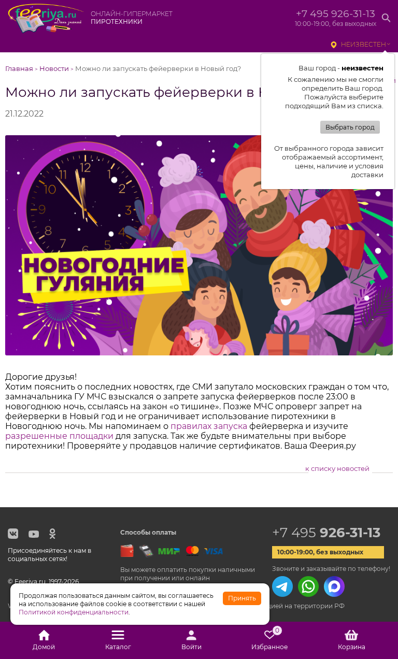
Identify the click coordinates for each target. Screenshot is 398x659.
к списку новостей (337, 468)
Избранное (269, 640)
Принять (242, 598)
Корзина (351, 647)
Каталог (118, 647)
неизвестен (363, 44)
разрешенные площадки (59, 436)
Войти (191, 647)
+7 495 (326, 532)
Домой (44, 647)
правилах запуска (208, 426)
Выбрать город (350, 127)
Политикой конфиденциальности (74, 612)
